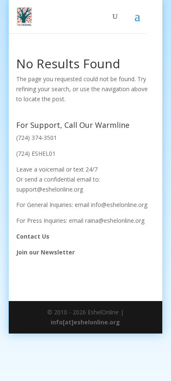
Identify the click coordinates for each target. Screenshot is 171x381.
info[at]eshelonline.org (85, 322)
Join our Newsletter (45, 252)
